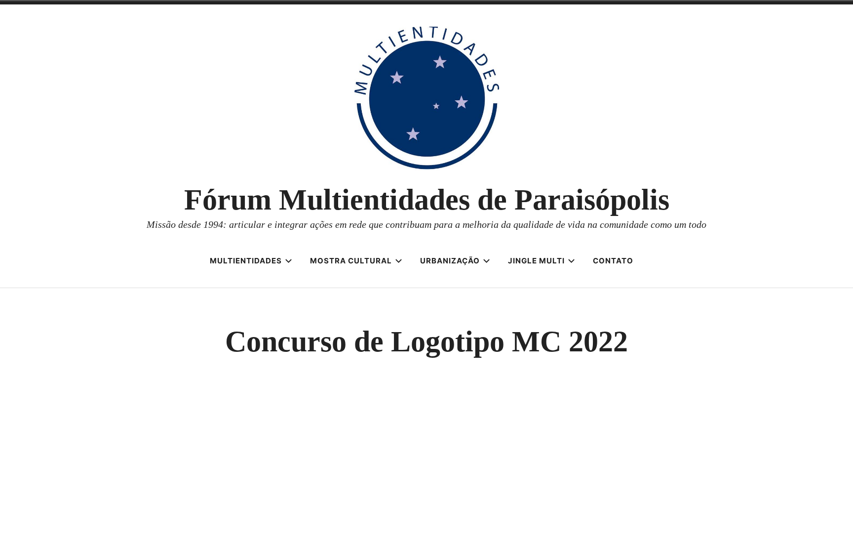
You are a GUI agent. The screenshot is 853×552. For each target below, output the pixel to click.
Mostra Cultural (351, 260)
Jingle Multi (536, 260)
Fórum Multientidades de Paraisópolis (426, 199)
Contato (613, 260)
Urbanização (450, 260)
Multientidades (246, 260)
